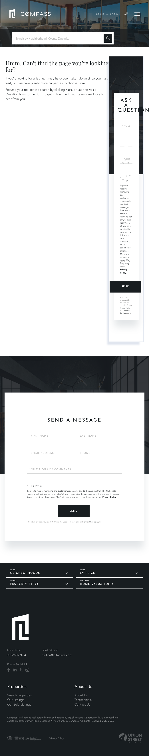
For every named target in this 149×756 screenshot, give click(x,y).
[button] (108, 38)
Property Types (24, 584)
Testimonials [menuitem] (83, 700)
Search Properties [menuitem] (19, 695)
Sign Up (100, 14)
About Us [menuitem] (81, 695)
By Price (87, 573)
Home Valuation (95, 584)
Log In (114, 14)
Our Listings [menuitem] (15, 700)
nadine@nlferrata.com (57, 655)
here (69, 89)
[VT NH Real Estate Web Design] (130, 738)
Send (125, 286)
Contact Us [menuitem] (82, 704)
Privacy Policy (125, 308)
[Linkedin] (15, 670)
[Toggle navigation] (137, 14)
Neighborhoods (25, 573)
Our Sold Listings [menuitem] (19, 704)
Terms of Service (125, 311)
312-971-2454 (16, 655)
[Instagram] (27, 670)
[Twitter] (21, 670)
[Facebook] (8, 670)
